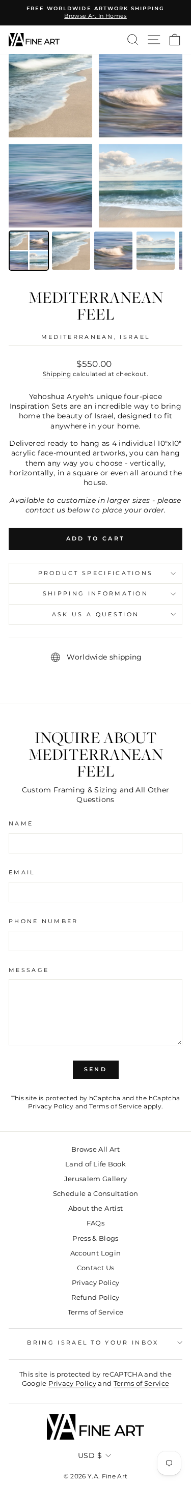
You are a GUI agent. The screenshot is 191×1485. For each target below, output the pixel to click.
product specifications (95, 573)
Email (22, 872)
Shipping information (95, 593)
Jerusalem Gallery (95, 1179)
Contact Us (95, 1268)
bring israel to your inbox (92, 1342)
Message (29, 970)
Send (95, 1069)
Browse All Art (95, 1149)
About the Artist (95, 1208)
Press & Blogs (95, 1238)
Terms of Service (115, 1106)
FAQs (95, 1223)
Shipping (57, 374)
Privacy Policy (51, 1106)
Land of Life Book (95, 1164)
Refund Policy (95, 1297)
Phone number (43, 921)
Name (21, 823)
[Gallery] (95, 164)
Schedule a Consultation (96, 1193)
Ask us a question (95, 614)
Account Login (95, 1253)
